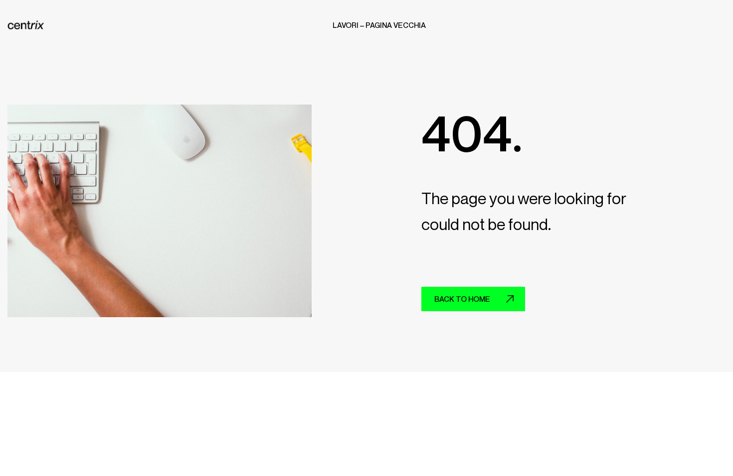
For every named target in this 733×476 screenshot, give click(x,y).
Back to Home (462, 298)
